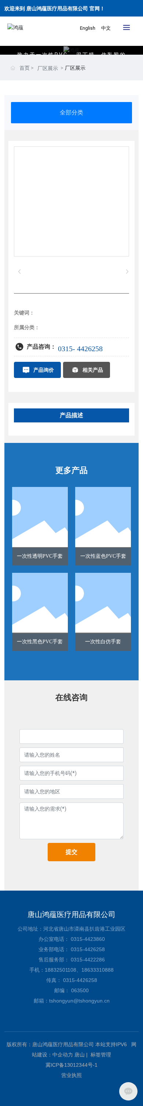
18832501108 (60, 970)
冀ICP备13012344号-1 (71, 1065)
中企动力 (62, 1055)
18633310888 (97, 970)
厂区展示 (47, 68)
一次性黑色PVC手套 (40, 641)
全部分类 (71, 112)
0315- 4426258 (80, 349)
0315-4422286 (88, 960)
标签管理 (101, 1055)
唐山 (79, 1055)
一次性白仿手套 (103, 641)
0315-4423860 (88, 939)
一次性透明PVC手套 (40, 556)
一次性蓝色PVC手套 (103, 556)
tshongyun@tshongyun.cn (79, 1001)
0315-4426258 (88, 949)
